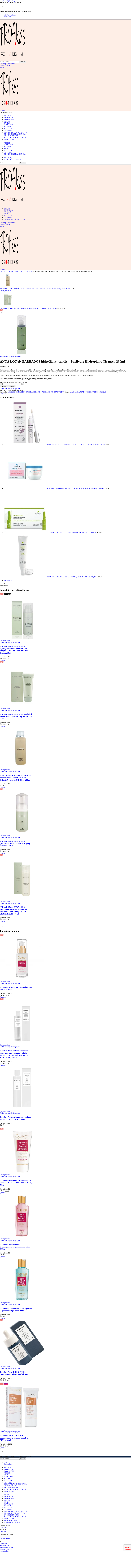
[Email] (1, 1540)
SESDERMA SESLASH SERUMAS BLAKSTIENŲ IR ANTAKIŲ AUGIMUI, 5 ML (76, 444)
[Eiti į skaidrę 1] (67, 925)
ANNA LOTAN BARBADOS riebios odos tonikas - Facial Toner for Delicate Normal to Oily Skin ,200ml (35, 289)
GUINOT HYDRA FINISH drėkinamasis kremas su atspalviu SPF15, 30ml (14, 1438)
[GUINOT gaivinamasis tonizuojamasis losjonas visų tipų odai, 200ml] (22, 1301)
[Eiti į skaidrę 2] (67, 927)
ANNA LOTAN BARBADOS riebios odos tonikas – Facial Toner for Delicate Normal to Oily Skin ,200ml (15, 777)
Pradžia (2, 271)
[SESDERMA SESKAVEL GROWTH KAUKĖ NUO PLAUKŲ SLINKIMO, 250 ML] (25, 488)
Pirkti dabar (11, 386)
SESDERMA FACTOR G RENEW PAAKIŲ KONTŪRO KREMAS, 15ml (72, 577)
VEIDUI (8, 271)
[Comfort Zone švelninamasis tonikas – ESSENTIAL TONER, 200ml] (22, 1109)
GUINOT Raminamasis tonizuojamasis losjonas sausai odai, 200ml (15, 1246)
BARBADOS (82, 392)
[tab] (8, 580)
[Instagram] (3, 1540)
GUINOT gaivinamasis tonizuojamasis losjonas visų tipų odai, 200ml (16, 1309)
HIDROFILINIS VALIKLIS (96, 392)
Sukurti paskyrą (5, 1538)
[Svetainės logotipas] (12, 60)
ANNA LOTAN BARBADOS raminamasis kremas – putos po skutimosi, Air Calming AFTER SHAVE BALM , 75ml (13, 910)
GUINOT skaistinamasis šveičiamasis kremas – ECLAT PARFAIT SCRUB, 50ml (16, 1182)
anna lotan (73, 392)
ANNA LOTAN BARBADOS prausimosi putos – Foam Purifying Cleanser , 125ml (15, 843)
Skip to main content (18, 1)
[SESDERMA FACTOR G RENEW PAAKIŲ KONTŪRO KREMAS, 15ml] (25, 577)
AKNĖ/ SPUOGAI (22, 392)
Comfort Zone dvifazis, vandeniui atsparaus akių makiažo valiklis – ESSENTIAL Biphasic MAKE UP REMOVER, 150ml (14, 1054)
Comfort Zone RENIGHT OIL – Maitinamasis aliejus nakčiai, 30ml (14, 1373)
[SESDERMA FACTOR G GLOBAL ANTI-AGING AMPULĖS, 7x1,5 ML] (25, 533)
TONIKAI (54, 392)
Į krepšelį (3, 386)
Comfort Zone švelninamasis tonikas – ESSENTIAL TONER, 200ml (16, 1118)
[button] (3, 726)
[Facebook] (2, 1540)
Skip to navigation (6, 1)
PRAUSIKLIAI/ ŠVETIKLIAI (21, 271)
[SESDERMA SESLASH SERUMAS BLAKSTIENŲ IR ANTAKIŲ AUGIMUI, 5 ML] (25, 444)
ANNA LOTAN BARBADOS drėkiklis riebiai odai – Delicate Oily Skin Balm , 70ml (16, 716)
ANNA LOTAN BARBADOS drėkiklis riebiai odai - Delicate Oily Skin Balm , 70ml (28, 308)
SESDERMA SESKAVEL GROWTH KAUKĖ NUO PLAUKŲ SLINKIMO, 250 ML (76, 488)
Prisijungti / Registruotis (12, 1522)
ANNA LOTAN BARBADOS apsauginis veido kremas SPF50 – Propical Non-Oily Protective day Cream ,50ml (14, 649)
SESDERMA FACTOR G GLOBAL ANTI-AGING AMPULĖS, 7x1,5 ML (72, 533)
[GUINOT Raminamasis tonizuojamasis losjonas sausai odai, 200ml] (22, 1237)
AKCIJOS (11, 392)
